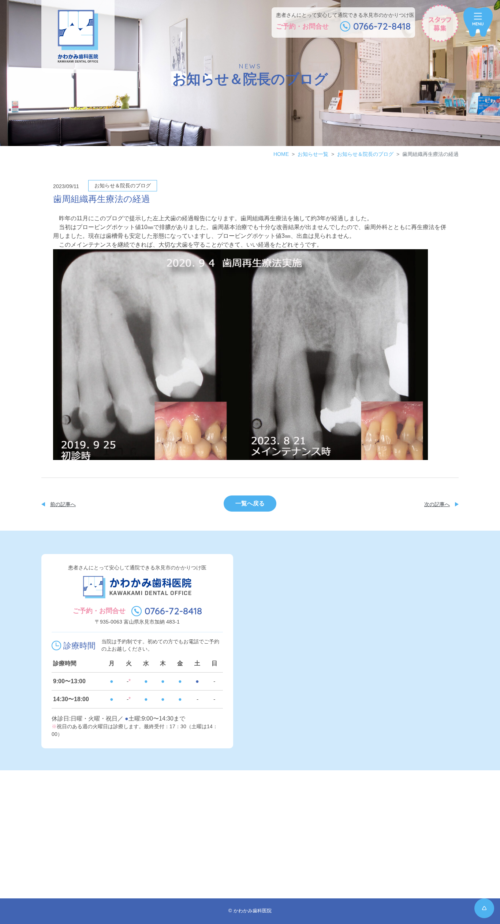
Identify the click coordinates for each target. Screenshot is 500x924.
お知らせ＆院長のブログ (365, 154)
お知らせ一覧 (313, 154)
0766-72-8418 (173, 611)
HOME (281, 154)
